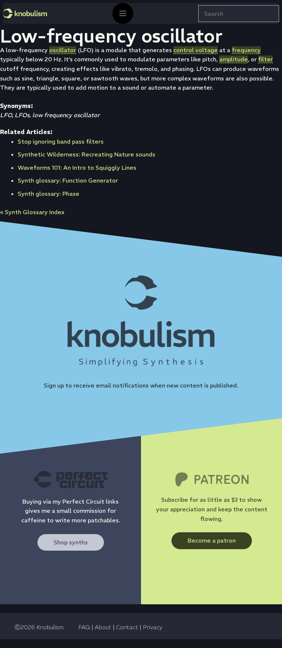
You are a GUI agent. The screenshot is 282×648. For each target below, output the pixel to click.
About (103, 627)
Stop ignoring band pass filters (61, 141)
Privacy (152, 627)
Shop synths (71, 542)
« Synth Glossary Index (32, 212)
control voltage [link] (195, 50)
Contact (127, 627)
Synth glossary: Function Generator (68, 180)
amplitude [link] (233, 59)
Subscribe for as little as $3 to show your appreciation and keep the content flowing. (211, 509)
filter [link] (265, 59)
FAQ (84, 627)
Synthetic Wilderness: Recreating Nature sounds (86, 154)
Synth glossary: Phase (48, 193)
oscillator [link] (62, 50)
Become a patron (212, 540)
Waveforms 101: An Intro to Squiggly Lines (77, 167)
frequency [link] (246, 50)
